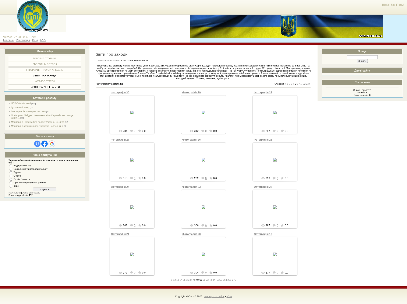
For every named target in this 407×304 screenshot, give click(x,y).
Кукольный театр (20, 107)
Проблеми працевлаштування (30, 182)
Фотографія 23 (191, 186)
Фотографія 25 (263, 139)
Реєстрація (23, 40)
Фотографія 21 (120, 234)
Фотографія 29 (191, 92)
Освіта (17, 175)
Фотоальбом (113, 60)
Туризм (17, 172)
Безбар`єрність (22, 179)
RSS (43, 40)
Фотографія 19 (263, 234)
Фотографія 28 (263, 92)
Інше (16, 186)
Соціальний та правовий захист (30, 169)
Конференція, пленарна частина (28, 111)
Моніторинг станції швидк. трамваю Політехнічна (37, 126)
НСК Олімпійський (21, 103)
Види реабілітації (22, 165)
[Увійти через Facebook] (44, 144)
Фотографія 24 (120, 186)
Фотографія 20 (191, 234)
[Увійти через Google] (52, 143)
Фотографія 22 (263, 186)
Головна (8, 40)
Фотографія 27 (120, 139)
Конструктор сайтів (214, 296)
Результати (14, 192)
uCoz (229, 296)
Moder (134, 116)
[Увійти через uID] (37, 144)
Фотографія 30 (120, 92)
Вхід (35, 40)
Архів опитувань (31, 192)
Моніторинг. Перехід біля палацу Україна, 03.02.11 (37, 122)
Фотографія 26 (191, 139)
